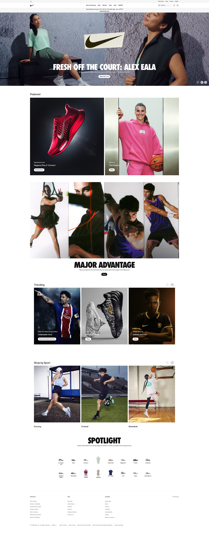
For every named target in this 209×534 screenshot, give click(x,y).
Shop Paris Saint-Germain (47, 339)
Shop (111, 170)
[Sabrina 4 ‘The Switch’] (142, 136)
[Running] (57, 397)
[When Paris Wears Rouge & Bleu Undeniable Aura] (57, 316)
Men (99, 5)
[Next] (205, 82)
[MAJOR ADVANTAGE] (104, 229)
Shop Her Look (104, 76)
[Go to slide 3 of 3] (105, 83)
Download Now (103, 11)
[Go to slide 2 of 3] (104, 83)
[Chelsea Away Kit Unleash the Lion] (152, 316)
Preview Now (39, 170)
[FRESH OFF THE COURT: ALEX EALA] (104, 49)
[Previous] (202, 82)
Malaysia (176, 496)
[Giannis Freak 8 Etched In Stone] (104, 316)
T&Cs (108, 11)
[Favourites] (174, 5)
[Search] (159, 5)
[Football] (104, 397)
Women (104, 5)
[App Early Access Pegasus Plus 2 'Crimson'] (67, 136)
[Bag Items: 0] (177, 5)
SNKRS (120, 5)
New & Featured (91, 5)
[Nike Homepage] (32, 5)
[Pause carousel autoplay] (197, 82)
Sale (115, 5)
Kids (110, 5)
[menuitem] (168, 1)
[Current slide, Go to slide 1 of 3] (103, 83)
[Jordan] (31, 1)
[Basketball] (152, 397)
